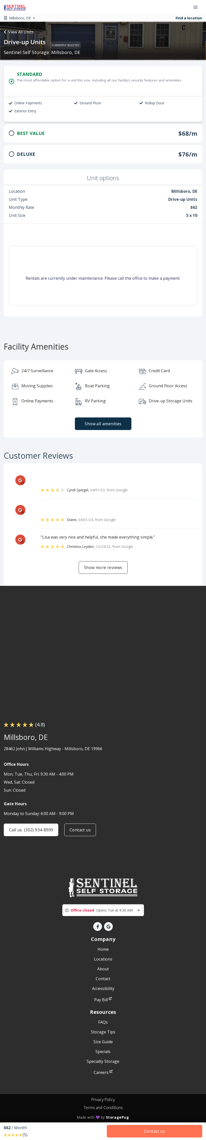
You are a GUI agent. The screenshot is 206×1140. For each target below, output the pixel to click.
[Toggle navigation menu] (197, 7)
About (103, 969)
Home (103, 949)
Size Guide (103, 1041)
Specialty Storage (103, 1061)
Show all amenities (103, 423)
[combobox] (103, 910)
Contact (103, 978)
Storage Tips (103, 1032)
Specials (103, 1051)
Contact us (80, 830)
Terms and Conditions (103, 1107)
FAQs (103, 1022)
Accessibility (103, 988)
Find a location (189, 18)
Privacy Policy (103, 1099)
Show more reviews (103, 567)
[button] (97, 926)
